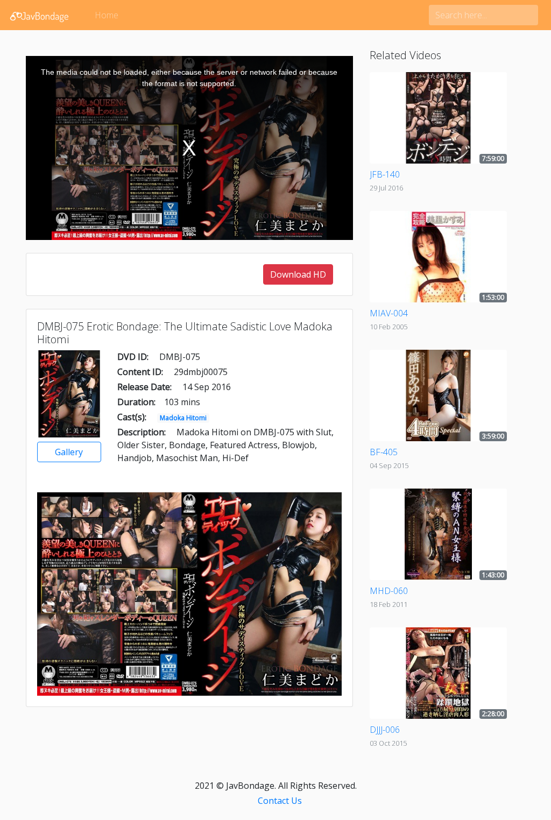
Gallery (69, 452)
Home (106, 15)
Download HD (298, 274)
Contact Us (280, 801)
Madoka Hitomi (183, 417)
